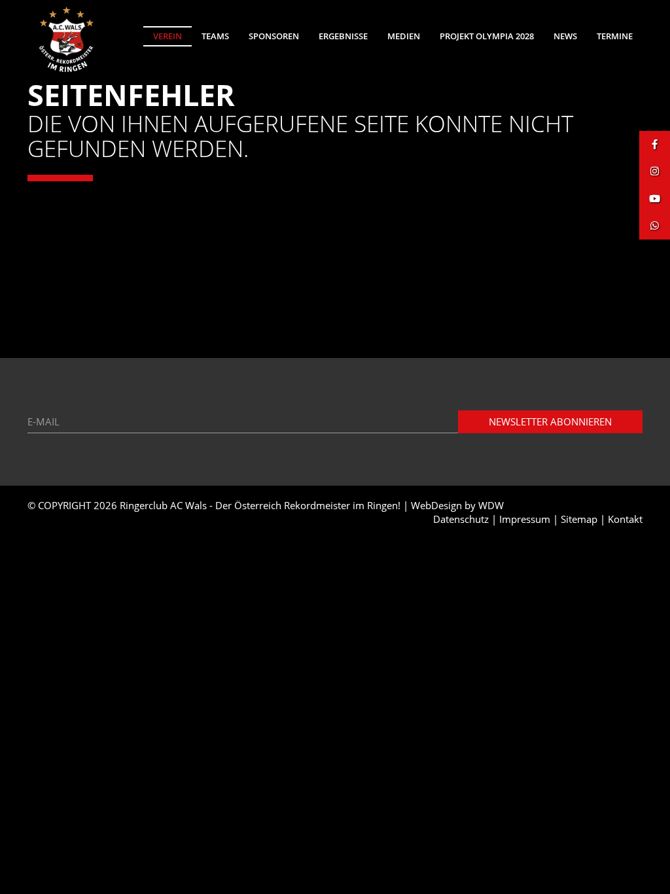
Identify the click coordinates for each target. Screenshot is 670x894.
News (565, 36)
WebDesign (436, 505)
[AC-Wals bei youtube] (654, 198)
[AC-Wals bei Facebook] (654, 144)
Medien (403, 36)
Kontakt (625, 519)
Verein (167, 36)
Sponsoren (274, 36)
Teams (215, 36)
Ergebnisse (343, 36)
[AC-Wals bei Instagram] (654, 171)
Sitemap (579, 519)
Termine (615, 36)
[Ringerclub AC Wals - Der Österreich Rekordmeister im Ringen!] (66, 39)
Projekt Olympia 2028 (487, 36)
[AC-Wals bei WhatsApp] (654, 225)
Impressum (524, 519)
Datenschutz (461, 519)
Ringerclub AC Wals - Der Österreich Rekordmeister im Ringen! (260, 505)
